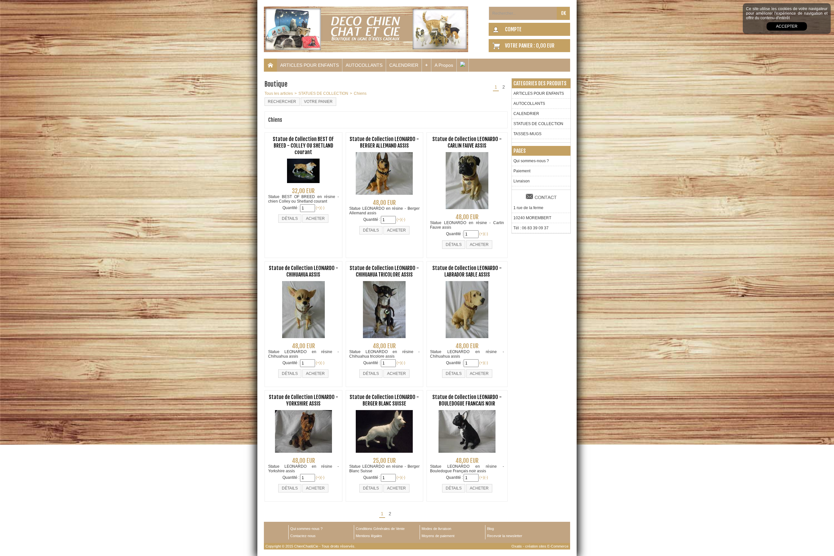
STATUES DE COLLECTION (323, 93)
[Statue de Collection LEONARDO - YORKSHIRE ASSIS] (303, 454)
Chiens (360, 93)
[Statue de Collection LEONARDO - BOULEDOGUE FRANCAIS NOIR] (467, 454)
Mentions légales (369, 536)
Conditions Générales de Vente (380, 529)
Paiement (521, 171)
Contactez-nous (303, 536)
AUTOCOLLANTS (364, 65)
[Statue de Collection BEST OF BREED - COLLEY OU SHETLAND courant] (303, 185)
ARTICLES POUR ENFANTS (309, 65)
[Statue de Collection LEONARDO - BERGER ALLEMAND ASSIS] (384, 196)
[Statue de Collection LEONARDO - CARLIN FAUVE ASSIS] (467, 211)
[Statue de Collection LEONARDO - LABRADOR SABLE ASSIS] (467, 340)
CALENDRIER (403, 65)
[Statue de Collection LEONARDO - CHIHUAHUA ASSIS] (303, 340)
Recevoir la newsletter (504, 536)
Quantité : (290, 208)
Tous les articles (279, 93)
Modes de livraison (436, 529)
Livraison (521, 181)
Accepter (787, 26)
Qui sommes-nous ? (531, 161)
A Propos (444, 65)
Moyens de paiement (438, 536)
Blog (490, 529)
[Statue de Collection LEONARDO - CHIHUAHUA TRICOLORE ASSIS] (384, 340)
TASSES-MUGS (527, 134)
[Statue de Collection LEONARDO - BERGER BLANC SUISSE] (384, 454)
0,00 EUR (545, 45)
